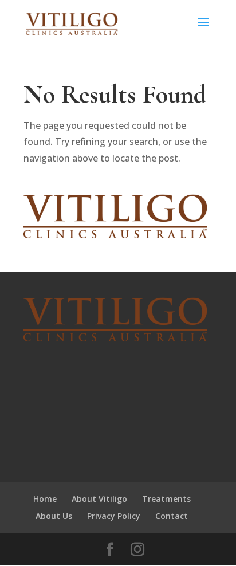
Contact (171, 515)
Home (45, 498)
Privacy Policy (113, 515)
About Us (54, 515)
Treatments (166, 498)
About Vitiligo (99, 498)
